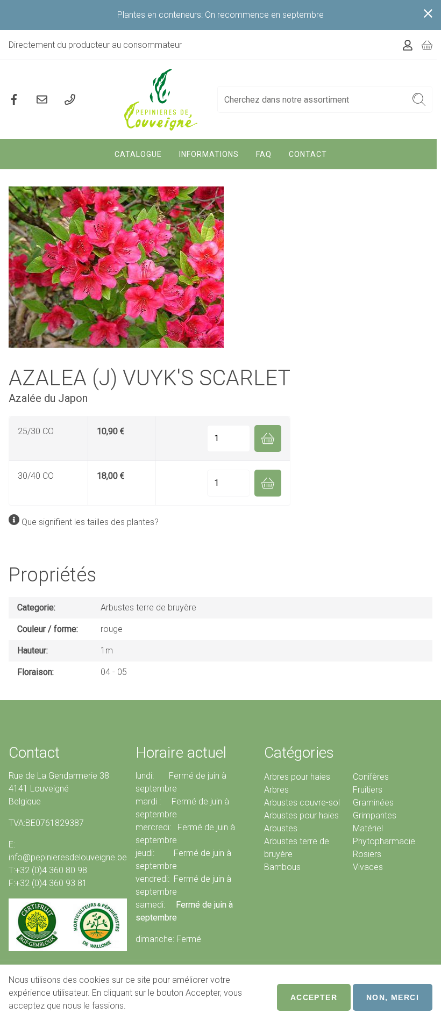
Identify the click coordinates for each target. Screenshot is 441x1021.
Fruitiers (367, 790)
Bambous (282, 867)
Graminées (373, 802)
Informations (209, 154)
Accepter (313, 997)
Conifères (371, 777)
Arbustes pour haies (301, 815)
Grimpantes (374, 815)
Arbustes (280, 828)
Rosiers (367, 854)
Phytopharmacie (384, 841)
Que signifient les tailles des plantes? (90, 522)
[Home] (161, 100)
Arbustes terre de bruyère (148, 607)
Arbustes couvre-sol (302, 802)
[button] (419, 99)
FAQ (264, 154)
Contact (308, 154)
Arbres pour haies (297, 777)
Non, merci (392, 997)
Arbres (276, 790)
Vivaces (368, 867)
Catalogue (138, 154)
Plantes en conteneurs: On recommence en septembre (220, 15)
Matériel (368, 828)
